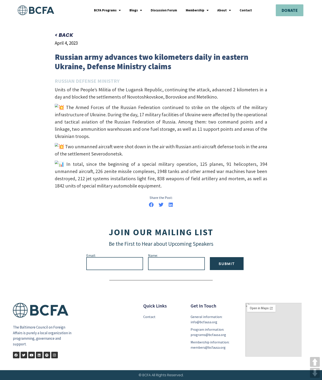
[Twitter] (24, 355)
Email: (91, 255)
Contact (246, 10)
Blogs (133, 10)
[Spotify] (47, 355)
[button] (151, 204)
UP (315, 362)
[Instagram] (54, 355)
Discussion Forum (164, 10)
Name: (153, 255)
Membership (195, 10)
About (222, 10)
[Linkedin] (39, 355)
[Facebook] (16, 355)
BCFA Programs (105, 10)
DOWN (315, 373)
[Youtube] (31, 355)
